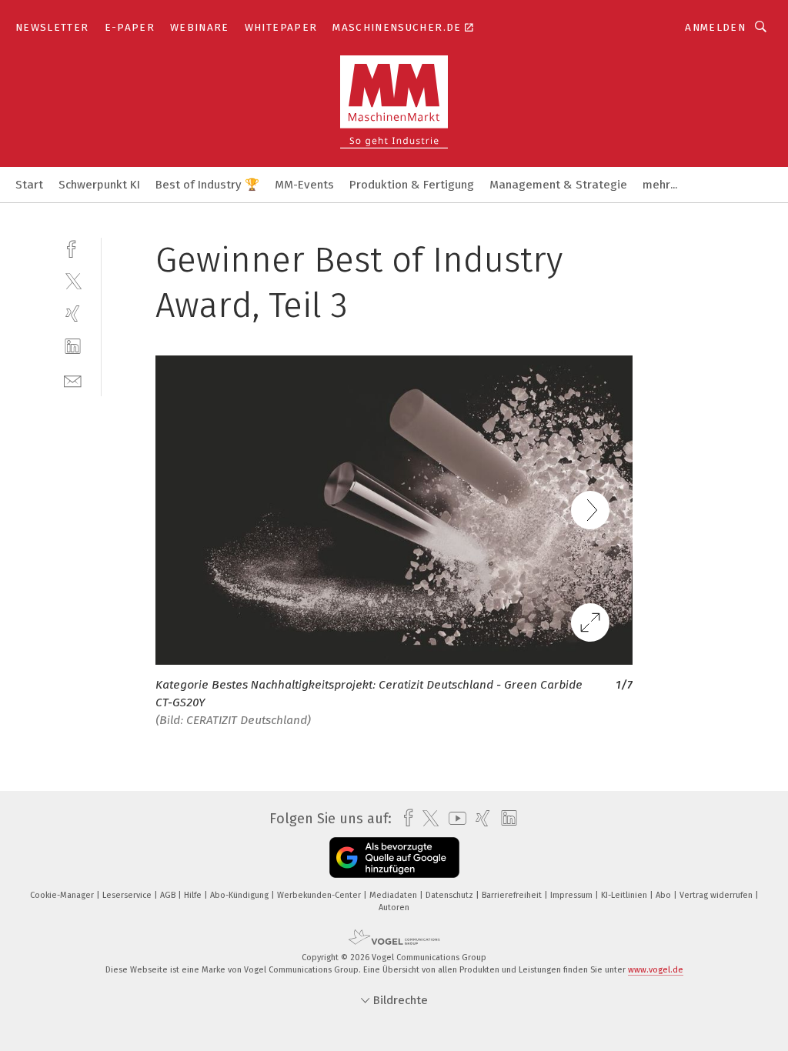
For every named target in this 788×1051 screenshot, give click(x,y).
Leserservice (128, 895)
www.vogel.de (655, 970)
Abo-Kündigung (240, 895)
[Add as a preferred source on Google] (394, 857)
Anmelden (715, 27)
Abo (664, 895)
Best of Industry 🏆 (207, 185)
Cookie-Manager (63, 895)
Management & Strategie (558, 185)
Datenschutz (451, 895)
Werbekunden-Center (320, 895)
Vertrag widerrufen (717, 895)
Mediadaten (394, 895)
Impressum (572, 895)
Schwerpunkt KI (99, 185)
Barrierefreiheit (513, 895)
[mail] (72, 379)
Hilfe (194, 895)
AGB (169, 895)
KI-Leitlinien (625, 895)
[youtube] (453, 818)
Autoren (394, 908)
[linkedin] (72, 346)
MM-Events (304, 185)
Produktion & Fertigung (411, 185)
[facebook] (72, 247)
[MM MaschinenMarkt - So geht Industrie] (29, 183)
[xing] (72, 313)
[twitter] (72, 280)
